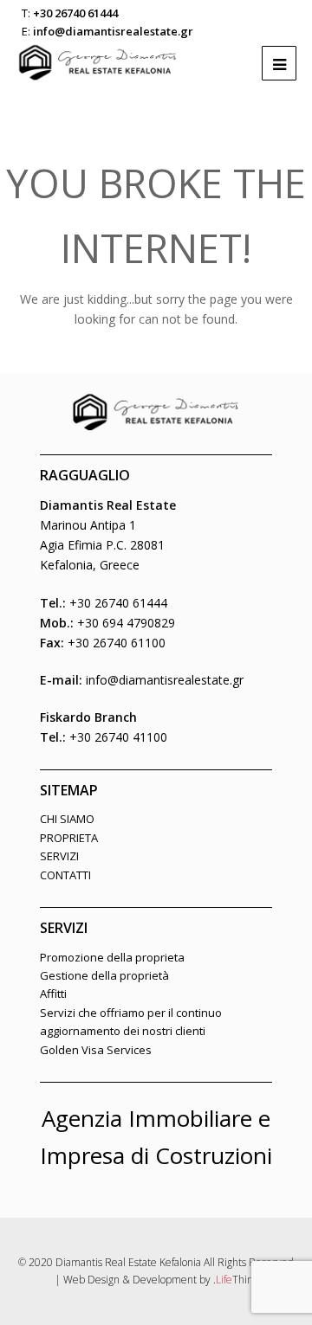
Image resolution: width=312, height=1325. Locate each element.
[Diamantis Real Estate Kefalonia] (98, 54)
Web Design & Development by (160, 1279)
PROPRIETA (69, 838)
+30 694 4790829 (126, 622)
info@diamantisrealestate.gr (113, 31)
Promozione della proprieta (112, 957)
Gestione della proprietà (104, 975)
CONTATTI (65, 875)
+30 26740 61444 (75, 13)
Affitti (53, 993)
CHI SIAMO (67, 819)
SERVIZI (59, 856)
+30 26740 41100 (118, 737)
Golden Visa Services (96, 1050)
